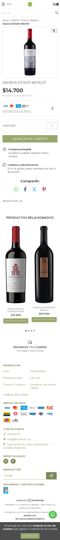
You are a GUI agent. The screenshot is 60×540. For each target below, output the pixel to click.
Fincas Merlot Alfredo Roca (15, 310)
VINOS (15, 20)
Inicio (5, 20)
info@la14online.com (19, 439)
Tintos (24, 20)
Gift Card (35, 377)
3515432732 (13, 434)
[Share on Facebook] (25, 189)
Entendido (30, 536)
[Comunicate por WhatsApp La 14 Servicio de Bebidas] (53, 514)
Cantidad (9, 125)
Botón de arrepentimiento (30, 519)
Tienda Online (38, 371)
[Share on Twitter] (34, 189)
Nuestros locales (12, 377)
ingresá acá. (30, 516)
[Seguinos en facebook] (13, 461)
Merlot (34, 20)
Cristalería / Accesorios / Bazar (43, 386)
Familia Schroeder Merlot (44, 308)
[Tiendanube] (30, 501)
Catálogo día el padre (15, 394)
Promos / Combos (14, 384)
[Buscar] (56, 13)
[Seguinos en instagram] (5, 461)
